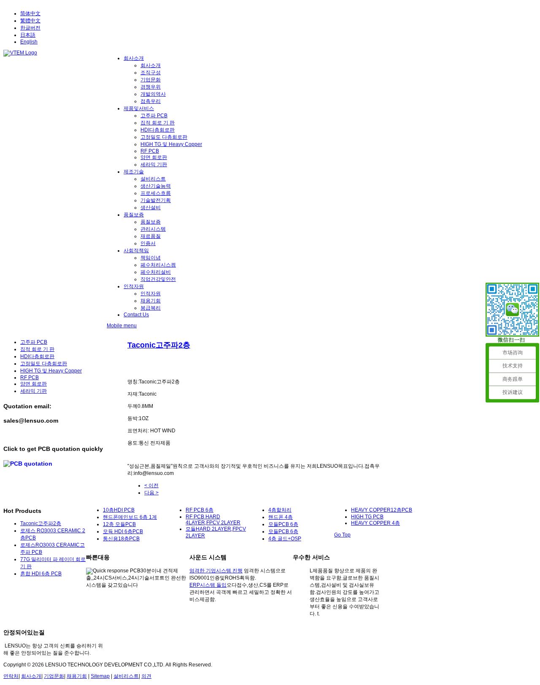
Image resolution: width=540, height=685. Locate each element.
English (29, 42)
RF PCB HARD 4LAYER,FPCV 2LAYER (213, 520)
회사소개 (31, 676)
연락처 (11, 676)
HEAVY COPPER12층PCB (381, 510)
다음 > (151, 493)
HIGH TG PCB (367, 517)
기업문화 (54, 676)
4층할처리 (280, 510)
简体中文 (30, 13)
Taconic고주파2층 (158, 345)
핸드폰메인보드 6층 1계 (130, 517)
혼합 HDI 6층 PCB (41, 574)
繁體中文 (30, 21)
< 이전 (151, 485)
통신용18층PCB (121, 539)
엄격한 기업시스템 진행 (216, 571)
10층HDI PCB (119, 510)
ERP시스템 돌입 (208, 585)
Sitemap (100, 676)
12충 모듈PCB (119, 524)
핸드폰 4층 (280, 517)
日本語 (27, 35)
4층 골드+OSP (284, 539)
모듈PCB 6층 (283, 524)
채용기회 (77, 676)
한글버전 (30, 28)
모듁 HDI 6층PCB (123, 531)
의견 (146, 676)
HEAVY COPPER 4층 (375, 523)
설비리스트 (126, 676)
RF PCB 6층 (199, 510)
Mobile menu (122, 326)
